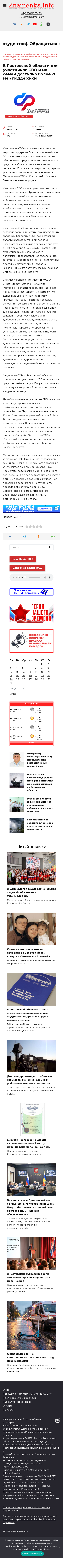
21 (36, 675)
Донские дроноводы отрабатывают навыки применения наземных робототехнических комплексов (31, 1080)
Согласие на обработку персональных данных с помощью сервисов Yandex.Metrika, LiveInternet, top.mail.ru (30, 1519)
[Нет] (59, 1547)
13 (30, 671)
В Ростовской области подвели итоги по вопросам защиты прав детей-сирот (28, 1277)
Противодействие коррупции (20, 1398)
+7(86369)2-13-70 (31, 13)
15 (42, 671)
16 (48, 671)
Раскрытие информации (17, 1402)
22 (42, 675)
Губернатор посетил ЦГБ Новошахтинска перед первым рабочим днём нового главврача (40, 805)
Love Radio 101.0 (22, 559)
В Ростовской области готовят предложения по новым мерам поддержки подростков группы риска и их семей (28, 1015)
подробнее (17, 1543)
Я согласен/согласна (32, 1553)
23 (48, 675)
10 (11, 671)
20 (30, 675)
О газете (7, 1406)
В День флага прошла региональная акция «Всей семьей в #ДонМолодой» (31, 892)
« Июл (13, 693)
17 (11, 675)
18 (17, 675)
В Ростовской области (19, 116)
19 (23, 675)
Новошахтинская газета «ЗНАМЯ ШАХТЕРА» (27, 1394)
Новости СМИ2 (12, 517)
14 (36, 671)
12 (23, 671)
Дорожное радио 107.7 (27, 567)
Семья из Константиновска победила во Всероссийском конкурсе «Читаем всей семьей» (28, 953)
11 (17, 671)
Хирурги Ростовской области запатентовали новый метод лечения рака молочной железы (28, 1143)
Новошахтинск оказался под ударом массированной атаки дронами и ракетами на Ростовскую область (40, 782)
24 (11, 679)
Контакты (8, 1410)
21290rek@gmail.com (31, 17)
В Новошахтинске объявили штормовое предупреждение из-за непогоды (40, 825)
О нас (6, 1390)
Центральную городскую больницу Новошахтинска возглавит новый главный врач (39, 759)
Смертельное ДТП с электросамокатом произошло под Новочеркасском (30, 1357)
